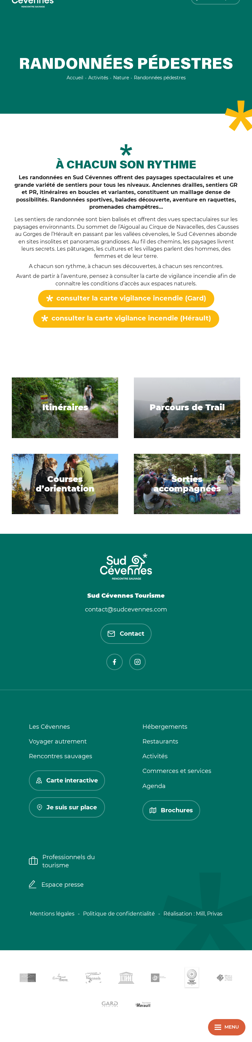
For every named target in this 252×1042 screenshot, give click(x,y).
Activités (155, 756)
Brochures (177, 810)
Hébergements (164, 726)
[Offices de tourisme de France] (224, 979)
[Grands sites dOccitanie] (191, 979)
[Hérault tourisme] (142, 1005)
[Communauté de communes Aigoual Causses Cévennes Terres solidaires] (60, 979)
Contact (132, 633)
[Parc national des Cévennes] (158, 979)
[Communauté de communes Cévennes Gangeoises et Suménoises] (27, 979)
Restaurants (160, 741)
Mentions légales (52, 914)
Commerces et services (176, 771)
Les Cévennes (49, 726)
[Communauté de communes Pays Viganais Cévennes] (93, 979)
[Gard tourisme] (109, 1005)
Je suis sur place (72, 807)
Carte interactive (72, 780)
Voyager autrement (58, 741)
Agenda (154, 786)
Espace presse (62, 884)
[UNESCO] (126, 979)
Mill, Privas (209, 914)
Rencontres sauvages (60, 756)
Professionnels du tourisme (68, 861)
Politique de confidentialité (119, 914)
